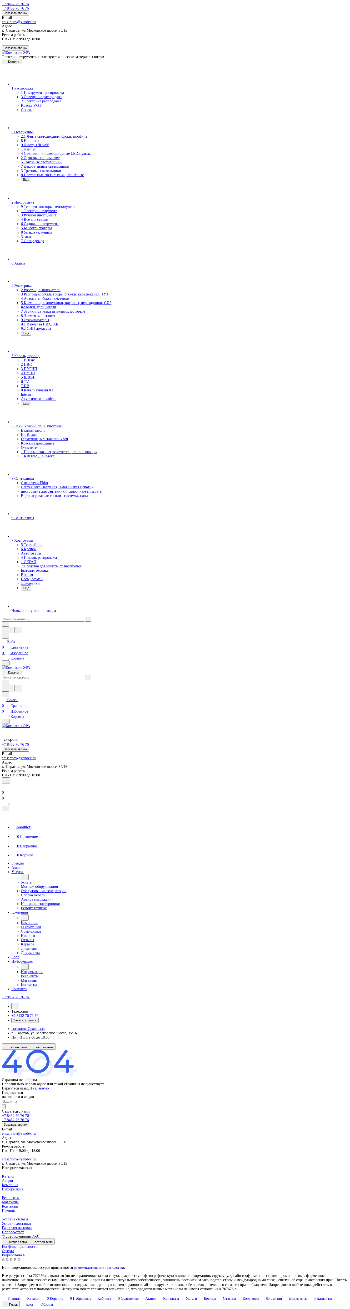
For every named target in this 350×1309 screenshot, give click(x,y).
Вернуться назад (15, 1088)
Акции (7, 1181)
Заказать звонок (15, 13)
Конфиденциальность (19, 1246)
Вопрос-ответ (13, 1232)
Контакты (10, 1206)
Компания (10, 1185)
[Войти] (4, 787)
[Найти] (18, 630)
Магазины (10, 1202)
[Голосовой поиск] (7, 630)
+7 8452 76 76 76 (15, 4)
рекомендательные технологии (99, 1267)
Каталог (8, 1176)
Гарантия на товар (17, 1228)
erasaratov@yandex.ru (19, 22)
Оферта (8, 1251)
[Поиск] (6, 780)
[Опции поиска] (5, 624)
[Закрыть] (5, 808)
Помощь (8, 1211)
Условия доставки (16, 1223)
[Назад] (25, 877)
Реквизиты (11, 1198)
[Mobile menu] (6, 721)
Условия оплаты (15, 1219)
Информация (12, 1189)
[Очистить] (88, 619)
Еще (26, 179)
